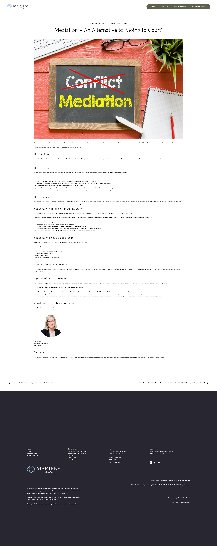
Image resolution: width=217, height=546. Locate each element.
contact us (63, 308)
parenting (46, 213)
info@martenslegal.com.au (164, 451)
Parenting (102, 23)
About (153, 7)
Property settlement (115, 23)
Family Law (93, 23)
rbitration (71, 455)
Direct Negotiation (73, 449)
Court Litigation (72, 457)
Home (29, 449)
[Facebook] (155, 462)
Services (165, 7)
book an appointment (77, 308)
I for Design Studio (184, 502)
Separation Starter (199, 7)
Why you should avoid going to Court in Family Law (122, 190)
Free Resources (180, 7)
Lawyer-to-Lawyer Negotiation (77, 451)
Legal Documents (73, 460)
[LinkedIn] (158, 462)
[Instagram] (151, 462)
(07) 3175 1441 (159, 453)
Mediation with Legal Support (77, 453)
